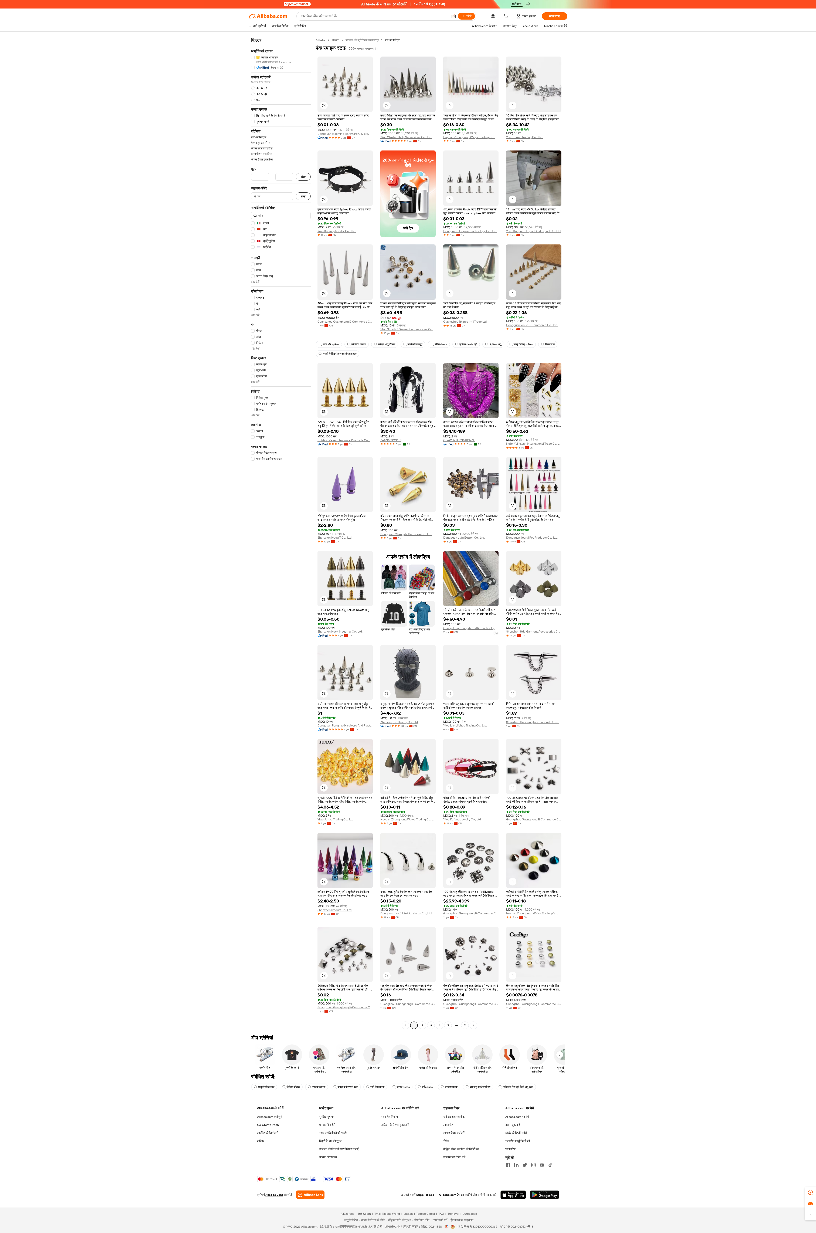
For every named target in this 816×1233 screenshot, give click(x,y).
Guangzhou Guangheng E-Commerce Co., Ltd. (345, 321)
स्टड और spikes (331, 344)
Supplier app (425, 1194)
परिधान (335, 40)
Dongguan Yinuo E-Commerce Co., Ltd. (532, 325)
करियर (260, 1141)
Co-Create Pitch (268, 1125)
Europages (470, 1213)
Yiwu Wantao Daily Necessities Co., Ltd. (406, 137)
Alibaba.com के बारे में (270, 1108)
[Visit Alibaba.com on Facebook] (507, 1165)
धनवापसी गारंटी (327, 1125)
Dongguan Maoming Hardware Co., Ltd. (343, 133)
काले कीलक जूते (415, 344)
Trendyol (453, 1213)
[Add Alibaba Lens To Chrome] (310, 1194)
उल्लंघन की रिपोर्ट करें (454, 1157)
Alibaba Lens (274, 1194)
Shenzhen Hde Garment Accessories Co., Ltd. (533, 631)
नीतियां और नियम (328, 1157)
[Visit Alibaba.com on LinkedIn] (516, 1165)
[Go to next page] (473, 1025)
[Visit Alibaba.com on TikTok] (550, 1165)
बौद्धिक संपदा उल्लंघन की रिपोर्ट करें (461, 1149)
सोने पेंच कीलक (377, 1086)
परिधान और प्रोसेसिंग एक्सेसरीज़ (362, 40)
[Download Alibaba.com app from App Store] (513, 1194)
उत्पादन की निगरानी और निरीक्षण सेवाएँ (338, 1149)
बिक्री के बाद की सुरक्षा (330, 1141)
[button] (453, 16)
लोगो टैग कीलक (358, 344)
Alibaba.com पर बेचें (517, 1116)
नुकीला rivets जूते (468, 344)
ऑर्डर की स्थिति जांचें (516, 1133)
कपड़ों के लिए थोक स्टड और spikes (340, 353)
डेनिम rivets (441, 344)
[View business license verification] (446, 1226)
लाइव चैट (448, 1125)
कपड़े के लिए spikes (523, 344)
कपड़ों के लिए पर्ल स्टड (348, 1086)
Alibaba (320, 40)
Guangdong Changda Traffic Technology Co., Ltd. (471, 628)
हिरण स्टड (550, 344)
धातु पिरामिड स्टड (266, 1086)
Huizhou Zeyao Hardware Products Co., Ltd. (345, 440)
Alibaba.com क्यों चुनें (269, 1116)
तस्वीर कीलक (451, 1086)
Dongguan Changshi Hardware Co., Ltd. (406, 534)
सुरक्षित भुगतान (326, 1116)
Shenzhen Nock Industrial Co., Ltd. (340, 631)
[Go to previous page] (405, 1025)
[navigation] (281, 533)
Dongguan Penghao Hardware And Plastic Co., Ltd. (345, 725)
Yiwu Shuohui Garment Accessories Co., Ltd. (408, 329)
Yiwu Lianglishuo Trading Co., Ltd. (465, 725)
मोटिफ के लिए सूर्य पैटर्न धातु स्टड (518, 1086)
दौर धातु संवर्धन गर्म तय (480, 1086)
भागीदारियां (510, 1149)
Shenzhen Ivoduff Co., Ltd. (334, 537)
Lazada (408, 1213)
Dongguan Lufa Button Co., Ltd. (464, 537)
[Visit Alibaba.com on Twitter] (524, 1165)
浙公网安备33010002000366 (477, 1226)
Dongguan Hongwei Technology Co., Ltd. (470, 231)
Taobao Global (425, 1213)
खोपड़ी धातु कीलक (386, 344)
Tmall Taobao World (387, 1213)
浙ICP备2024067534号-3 (516, 1226)
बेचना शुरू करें (512, 1125)
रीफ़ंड (446, 1141)
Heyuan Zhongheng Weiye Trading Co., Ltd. (471, 137)
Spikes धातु (495, 344)
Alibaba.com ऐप (449, 1194)
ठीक (303, 177)
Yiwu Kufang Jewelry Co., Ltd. (336, 231)
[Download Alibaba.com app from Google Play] (544, 1194)
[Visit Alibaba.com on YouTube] (541, 1165)
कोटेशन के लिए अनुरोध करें (395, 1125)
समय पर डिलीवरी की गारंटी (333, 1133)
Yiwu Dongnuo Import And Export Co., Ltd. (533, 231)
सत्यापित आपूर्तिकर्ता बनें (517, 1141)
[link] (810, 1192)
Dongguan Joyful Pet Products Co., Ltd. (532, 537)
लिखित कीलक (293, 1086)
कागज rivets (403, 1086)
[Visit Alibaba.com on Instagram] (533, 1165)
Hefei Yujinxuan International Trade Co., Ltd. (533, 443)
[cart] (507, 16)
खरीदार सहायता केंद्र (454, 1116)
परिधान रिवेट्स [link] (392, 40)
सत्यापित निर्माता (389, 1116)
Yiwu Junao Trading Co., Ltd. (524, 137)
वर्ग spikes (427, 1086)
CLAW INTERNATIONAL (459, 440)
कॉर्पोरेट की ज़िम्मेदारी (267, 1133)
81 (465, 1025)
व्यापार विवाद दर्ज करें (454, 1133)
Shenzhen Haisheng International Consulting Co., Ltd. (533, 722)
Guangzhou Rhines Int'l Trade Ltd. (465, 321)
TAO (441, 1213)
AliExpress (347, 1213)
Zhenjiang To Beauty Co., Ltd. (399, 722)
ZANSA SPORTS (390, 440)
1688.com (364, 1213)
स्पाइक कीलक (318, 1086)
